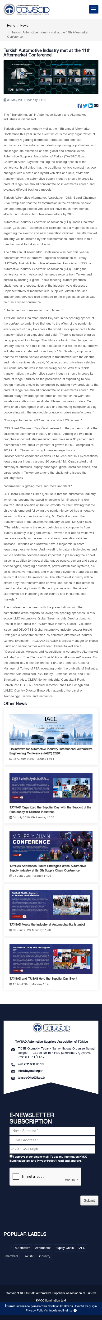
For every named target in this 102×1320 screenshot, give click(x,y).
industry (44, 1256)
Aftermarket (43, 1248)
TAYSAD (28, 1256)
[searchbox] (53, 1149)
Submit (89, 1200)
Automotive (22, 1248)
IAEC (82, 1248)
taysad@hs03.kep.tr (31, 1077)
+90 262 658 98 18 (30, 1064)
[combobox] (52, 1149)
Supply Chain (65, 1248)
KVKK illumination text (51, 1300)
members (11, 1256)
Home (11, 25)
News (24, 25)
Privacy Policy (46, 1160)
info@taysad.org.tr (30, 1070)
